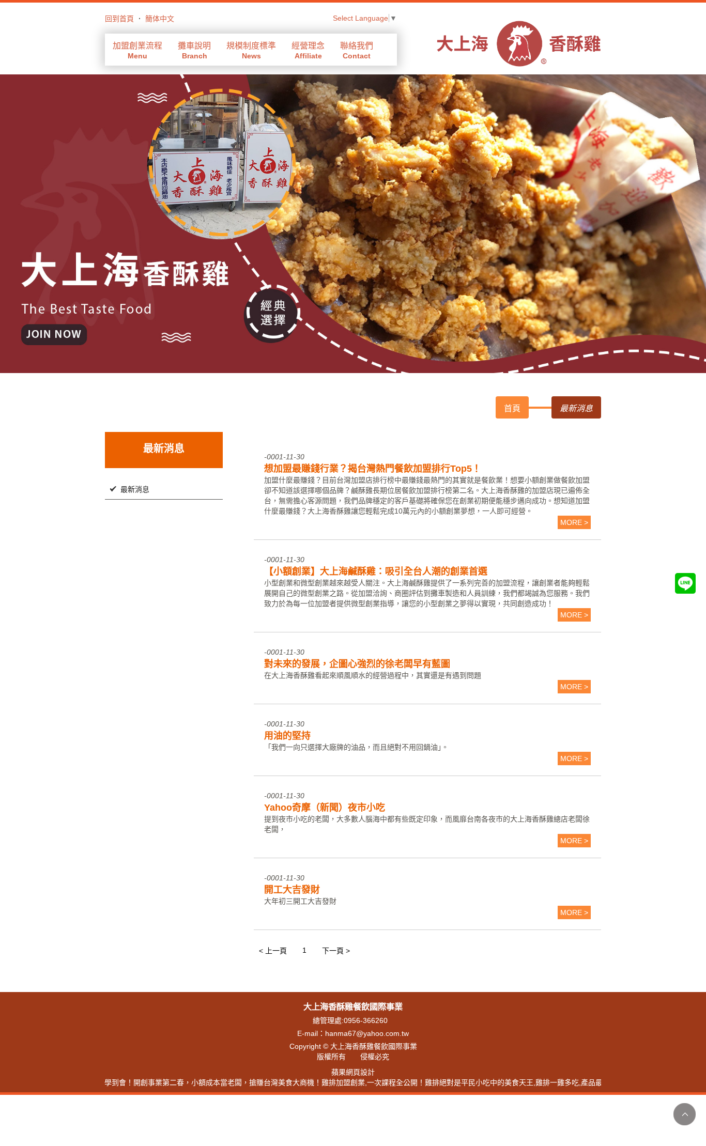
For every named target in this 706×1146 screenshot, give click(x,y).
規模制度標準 (251, 50)
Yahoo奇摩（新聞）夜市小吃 (324, 807)
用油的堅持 (287, 736)
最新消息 (134, 489)
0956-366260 (366, 1020)
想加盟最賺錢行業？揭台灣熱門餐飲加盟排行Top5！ (372, 468)
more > (574, 522)
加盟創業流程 (137, 50)
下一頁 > (336, 951)
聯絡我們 (356, 50)
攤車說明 (194, 50)
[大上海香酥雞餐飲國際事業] (518, 43)
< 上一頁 (273, 951)
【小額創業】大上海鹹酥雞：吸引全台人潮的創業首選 (375, 571)
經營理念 (308, 50)
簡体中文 (159, 18)
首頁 (512, 408)
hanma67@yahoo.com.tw (367, 1033)
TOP (684, 1114)
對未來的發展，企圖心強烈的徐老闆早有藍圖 (357, 664)
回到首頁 (119, 18)
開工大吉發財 (292, 890)
